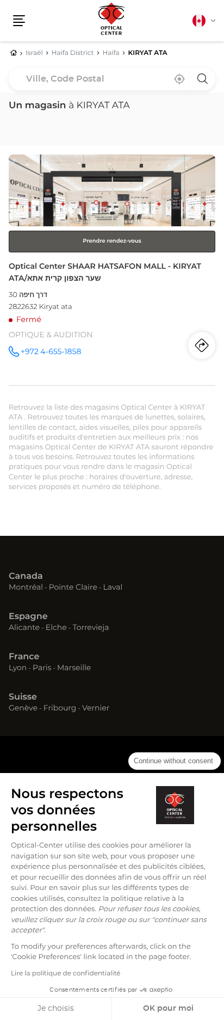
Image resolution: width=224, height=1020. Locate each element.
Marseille (74, 668)
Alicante (24, 628)
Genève (23, 709)
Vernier (95, 709)
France (24, 657)
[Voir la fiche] (112, 269)
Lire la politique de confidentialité (66, 973)
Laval (113, 588)
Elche (56, 628)
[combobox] (112, 78)
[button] (19, 20)
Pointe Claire (73, 588)
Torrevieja (90, 628)
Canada (26, 576)
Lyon (18, 668)
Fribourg (60, 709)
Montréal (26, 588)
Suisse (23, 697)
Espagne (28, 617)
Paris (42, 668)
